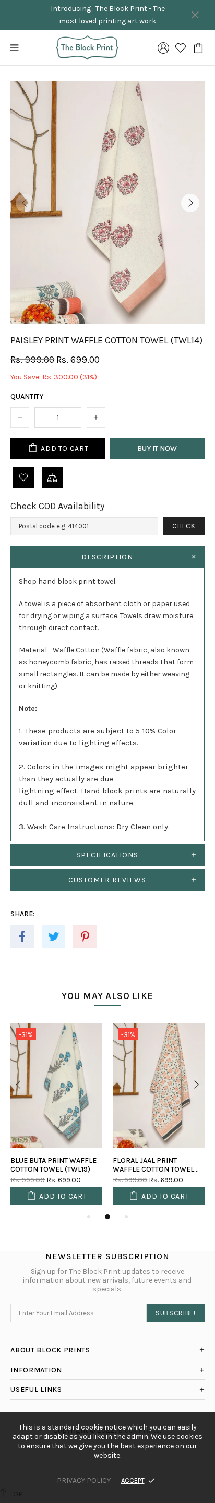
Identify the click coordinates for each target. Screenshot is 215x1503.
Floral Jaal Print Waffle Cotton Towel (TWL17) (153, 1165)
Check (183, 526)
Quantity (26, 396)
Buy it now (157, 448)
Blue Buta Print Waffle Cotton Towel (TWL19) (53, 1165)
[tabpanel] (56, 1117)
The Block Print (87, 47)
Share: (22, 913)
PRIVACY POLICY (84, 1480)
